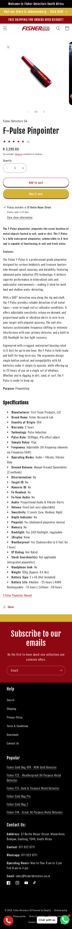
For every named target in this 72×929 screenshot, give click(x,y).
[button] (5, 28)
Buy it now (36, 194)
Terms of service (37, 916)
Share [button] (11, 607)
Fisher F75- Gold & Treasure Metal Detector (33, 788)
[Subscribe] (60, 670)
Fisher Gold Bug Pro (19, 796)
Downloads (12, 734)
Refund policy (60, 910)
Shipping (18, 154)
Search (10, 700)
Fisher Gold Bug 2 (17, 804)
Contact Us (13, 743)
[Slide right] (44, 111)
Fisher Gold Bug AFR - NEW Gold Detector (32, 767)
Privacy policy (19, 916)
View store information (19, 217)
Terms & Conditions (17, 726)
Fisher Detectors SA (22, 910)
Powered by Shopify (41, 910)
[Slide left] (28, 111)
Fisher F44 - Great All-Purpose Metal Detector (35, 812)
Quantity (7, 160)
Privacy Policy (15, 717)
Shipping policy (55, 916)
